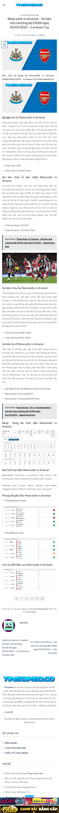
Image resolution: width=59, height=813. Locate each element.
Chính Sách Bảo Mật (15, 747)
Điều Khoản (11, 742)
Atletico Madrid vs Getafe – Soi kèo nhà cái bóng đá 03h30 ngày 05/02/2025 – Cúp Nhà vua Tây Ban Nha (15, 647)
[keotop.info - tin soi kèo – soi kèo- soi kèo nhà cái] (29, 5)
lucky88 (9, 712)
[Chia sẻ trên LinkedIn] (42, 598)
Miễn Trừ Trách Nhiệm (16, 752)
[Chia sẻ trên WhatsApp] (16, 598)
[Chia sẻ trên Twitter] (26, 598)
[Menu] (4, 4)
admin (42, 35)
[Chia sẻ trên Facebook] (21, 598)
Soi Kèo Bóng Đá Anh (29, 15)
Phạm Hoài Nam (35, 773)
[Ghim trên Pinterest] (37, 598)
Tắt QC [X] (29, 796)
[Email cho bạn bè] (32, 598)
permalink (32, 612)
